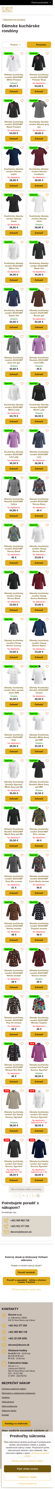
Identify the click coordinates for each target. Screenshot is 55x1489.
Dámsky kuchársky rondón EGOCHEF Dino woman (39, 831)
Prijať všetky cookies (27, 1469)
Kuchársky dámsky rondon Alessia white (39, 218)
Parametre (41, 45)
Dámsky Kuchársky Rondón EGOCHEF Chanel (39, 690)
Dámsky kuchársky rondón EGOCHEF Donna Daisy (39, 501)
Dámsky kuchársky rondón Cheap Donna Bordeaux (39, 595)
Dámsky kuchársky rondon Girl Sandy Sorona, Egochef (13, 1114)
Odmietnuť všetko (27, 1477)
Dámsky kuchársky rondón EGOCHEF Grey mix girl (13, 360)
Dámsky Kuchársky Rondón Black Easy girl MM (39, 784)
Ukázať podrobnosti (27, 1483)
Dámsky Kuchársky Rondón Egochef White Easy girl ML (13, 784)
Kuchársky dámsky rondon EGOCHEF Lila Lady (13, 454)
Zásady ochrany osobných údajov (27, 1461)
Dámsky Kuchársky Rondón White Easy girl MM (39, 737)
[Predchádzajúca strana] (14, 1195)
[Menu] (49, 10)
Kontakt (5, 1415)
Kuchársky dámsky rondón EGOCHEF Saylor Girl (13, 313)
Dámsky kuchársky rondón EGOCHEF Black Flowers (13, 124)
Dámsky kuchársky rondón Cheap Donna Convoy (13, 643)
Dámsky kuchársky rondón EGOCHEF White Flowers (13, 77)
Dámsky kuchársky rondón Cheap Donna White (39, 548)
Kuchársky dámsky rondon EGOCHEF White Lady (13, 407)
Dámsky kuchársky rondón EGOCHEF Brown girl (39, 313)
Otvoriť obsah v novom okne (27, 1289)
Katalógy (6, 1397)
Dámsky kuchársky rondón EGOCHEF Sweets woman (13, 926)
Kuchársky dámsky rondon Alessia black (13, 218)
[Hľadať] (35, 10)
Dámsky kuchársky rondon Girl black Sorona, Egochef (13, 1163)
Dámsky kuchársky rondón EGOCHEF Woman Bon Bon (13, 1067)
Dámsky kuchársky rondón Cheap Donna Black (13, 595)
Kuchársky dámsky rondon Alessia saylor (13, 171)
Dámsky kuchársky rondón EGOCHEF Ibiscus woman (39, 973)
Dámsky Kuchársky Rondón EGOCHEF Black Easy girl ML (13, 831)
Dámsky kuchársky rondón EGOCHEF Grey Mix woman (13, 878)
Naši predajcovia (9, 1406)
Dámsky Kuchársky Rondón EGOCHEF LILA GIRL (39, 360)
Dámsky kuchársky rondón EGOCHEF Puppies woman (39, 926)
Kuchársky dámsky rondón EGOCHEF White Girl (13, 265)
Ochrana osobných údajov (14, 1389)
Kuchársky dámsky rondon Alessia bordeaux (39, 171)
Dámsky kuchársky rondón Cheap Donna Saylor (39, 643)
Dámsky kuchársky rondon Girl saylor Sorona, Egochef (39, 1163)
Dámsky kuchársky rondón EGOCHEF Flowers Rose (39, 77)
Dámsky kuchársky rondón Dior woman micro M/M (14, 690)
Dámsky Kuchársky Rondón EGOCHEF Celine (13, 501)
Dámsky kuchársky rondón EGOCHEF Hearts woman (13, 973)
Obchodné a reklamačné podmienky (18, 1393)
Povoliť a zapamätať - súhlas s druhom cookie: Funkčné (26, 1281)
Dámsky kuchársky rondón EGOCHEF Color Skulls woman (39, 878)
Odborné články (9, 1410)
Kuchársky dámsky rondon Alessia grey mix (39, 124)
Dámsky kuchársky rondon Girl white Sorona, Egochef (39, 1114)
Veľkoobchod (8, 1402)
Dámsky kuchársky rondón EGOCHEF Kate (13, 737)
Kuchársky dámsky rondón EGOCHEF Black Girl (39, 265)
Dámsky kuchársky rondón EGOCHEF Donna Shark (13, 548)
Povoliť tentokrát (26, 1272)
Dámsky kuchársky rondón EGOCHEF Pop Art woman (13, 1020)
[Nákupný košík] (42, 10)
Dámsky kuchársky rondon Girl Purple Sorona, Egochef (39, 1067)
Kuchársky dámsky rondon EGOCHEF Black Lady (39, 407)
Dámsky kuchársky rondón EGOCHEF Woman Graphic (39, 1020)
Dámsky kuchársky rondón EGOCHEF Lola (39, 454)
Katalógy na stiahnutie (16, 1423)
